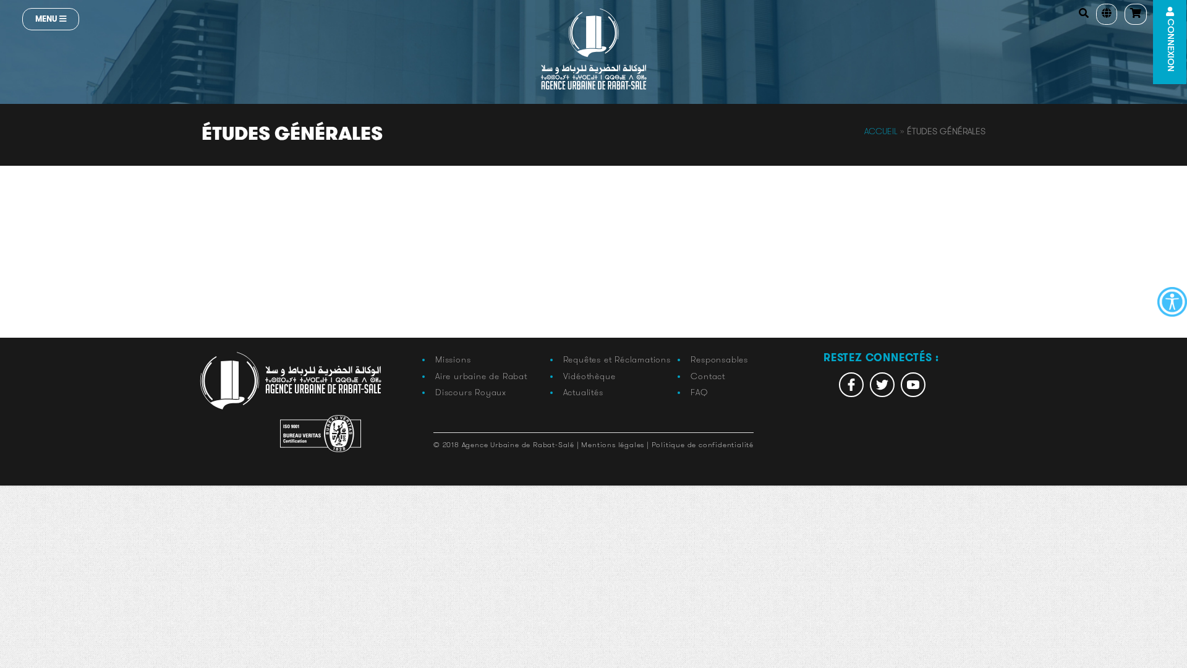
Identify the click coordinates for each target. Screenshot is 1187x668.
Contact (708, 376)
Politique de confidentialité (703, 444)
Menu (47, 19)
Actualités (583, 392)
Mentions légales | (616, 444)
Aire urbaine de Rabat (481, 376)
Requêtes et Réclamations (617, 359)
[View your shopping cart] (1136, 14)
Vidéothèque (589, 376)
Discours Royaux (470, 392)
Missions (452, 359)
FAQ (699, 392)
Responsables (719, 359)
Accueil (881, 131)
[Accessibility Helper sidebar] (1172, 302)
